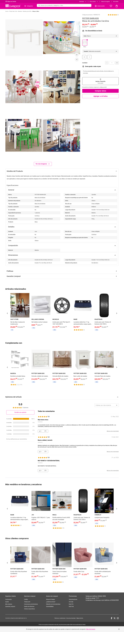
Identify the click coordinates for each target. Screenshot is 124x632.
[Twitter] (115, 618)
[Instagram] (118, 618)
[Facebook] (111, 618)
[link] (19, 312)
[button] (112, 15)
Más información (90, 629)
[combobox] (106, 405)
